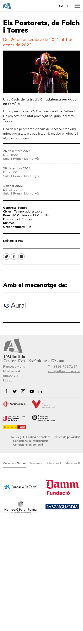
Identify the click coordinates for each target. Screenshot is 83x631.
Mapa (7, 380)
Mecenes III (72, 463)
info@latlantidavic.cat (64, 371)
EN (67, 6)
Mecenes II (54, 463)
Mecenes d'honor (14, 463)
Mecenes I (36, 463)
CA (61, 6)
